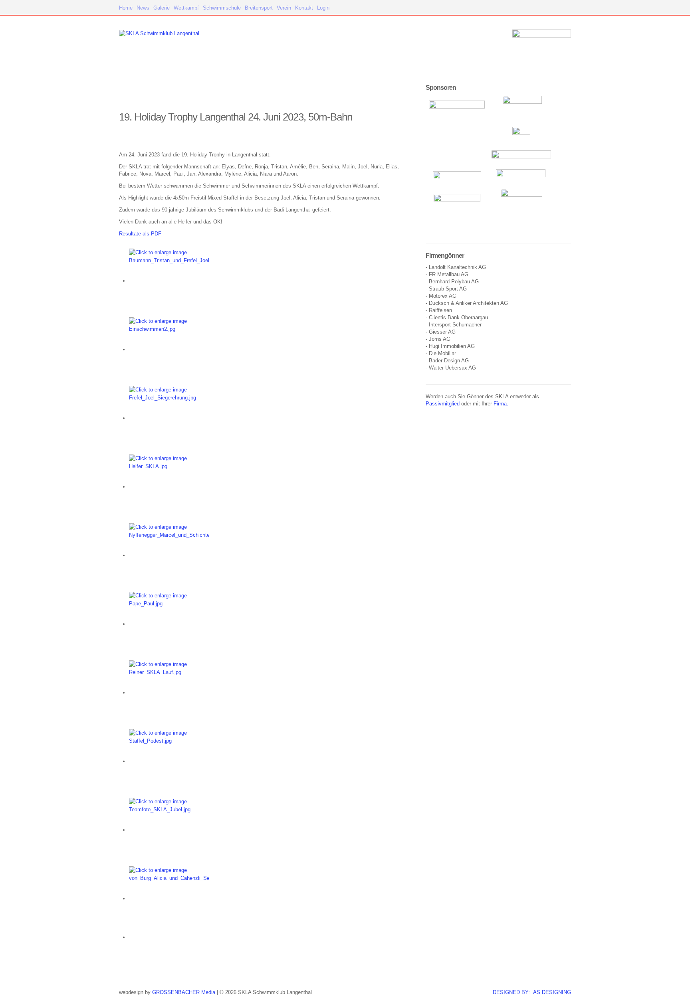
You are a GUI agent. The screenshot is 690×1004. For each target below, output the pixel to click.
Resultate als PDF (140, 234)
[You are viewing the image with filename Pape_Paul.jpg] (169, 624)
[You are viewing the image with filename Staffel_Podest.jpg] (169, 761)
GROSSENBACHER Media (183, 992)
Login (323, 8)
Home (126, 8)
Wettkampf (186, 8)
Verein (284, 8)
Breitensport (259, 8)
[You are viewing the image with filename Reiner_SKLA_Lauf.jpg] (169, 693)
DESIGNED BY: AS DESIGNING (532, 992)
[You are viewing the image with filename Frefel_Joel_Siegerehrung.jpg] (169, 418)
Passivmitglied (443, 404)
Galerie (161, 8)
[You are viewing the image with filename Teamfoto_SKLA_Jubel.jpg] (169, 830)
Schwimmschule (222, 8)
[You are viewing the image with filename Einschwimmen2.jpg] (169, 349)
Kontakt (304, 8)
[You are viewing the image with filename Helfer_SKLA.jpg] (169, 487)
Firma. (501, 404)
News (143, 8)
